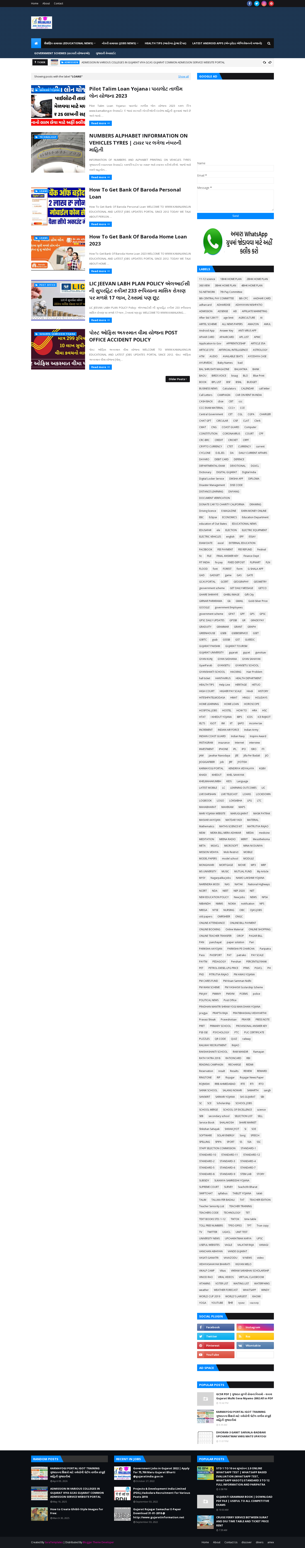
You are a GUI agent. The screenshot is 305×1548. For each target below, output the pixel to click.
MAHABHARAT (207, 807)
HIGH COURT (207, 691)
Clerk (257, 420)
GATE (250, 575)
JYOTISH (242, 762)
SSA (249, 1142)
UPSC (260, 1238)
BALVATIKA (240, 369)
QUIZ (234, 1039)
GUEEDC (250, 639)
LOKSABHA (235, 800)
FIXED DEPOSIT (236, 562)
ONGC (239, 916)
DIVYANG (233, 491)
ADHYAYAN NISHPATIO (248, 305)
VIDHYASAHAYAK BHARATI (214, 1264)
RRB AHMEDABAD (225, 1084)
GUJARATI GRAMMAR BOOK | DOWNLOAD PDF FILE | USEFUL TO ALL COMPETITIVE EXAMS (244, 1501)
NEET (225, 890)
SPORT (230, 1142)
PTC (236, 1032)
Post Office (230, 1000)
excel (221, 543)
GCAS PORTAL (207, 581)
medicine (264, 833)
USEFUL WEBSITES (209, 1245)
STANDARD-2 (207, 1161)
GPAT (231, 614)
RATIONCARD (233, 1058)
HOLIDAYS (261, 697)
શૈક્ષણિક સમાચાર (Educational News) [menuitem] (68, 43)
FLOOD (203, 569)
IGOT (213, 723)
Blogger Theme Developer (98, 1542)
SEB (201, 1116)
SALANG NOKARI (232, 1090)
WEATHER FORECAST (226, 1290)
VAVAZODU (230, 1258)
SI (245, 1129)
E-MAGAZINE (228, 511)
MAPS (242, 807)
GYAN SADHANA (227, 659)
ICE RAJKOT (264, 717)
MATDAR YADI (234, 820)
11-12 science (207, 279)
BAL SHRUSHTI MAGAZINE (214, 369)
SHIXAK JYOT (232, 1129)
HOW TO (242, 710)
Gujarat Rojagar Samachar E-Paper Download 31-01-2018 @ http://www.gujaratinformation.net (158, 1513)
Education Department (255, 517)
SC (200, 1103)
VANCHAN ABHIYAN (211, 1251)
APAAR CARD (206, 337)
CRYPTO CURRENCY (210, 446)
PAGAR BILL (255, 936)
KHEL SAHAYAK (235, 775)
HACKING (235, 672)
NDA (214, 890)
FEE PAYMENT (225, 549)
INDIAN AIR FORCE (228, 730)
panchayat (215, 942)
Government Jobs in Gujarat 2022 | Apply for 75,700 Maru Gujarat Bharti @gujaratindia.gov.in (161, 1472)
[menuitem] (36, 43)
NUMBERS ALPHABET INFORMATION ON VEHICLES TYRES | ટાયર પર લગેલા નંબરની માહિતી (138, 142)
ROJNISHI (204, 1084)
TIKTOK (235, 1219)
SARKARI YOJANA (225, 1097)
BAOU (202, 375)
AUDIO (214, 356)
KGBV (262, 768)
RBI (248, 1058)
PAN (201, 942)
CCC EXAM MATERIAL (211, 408)
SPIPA (218, 1142)
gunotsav (260, 652)
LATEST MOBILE (208, 787)
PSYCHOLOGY (221, 1032)
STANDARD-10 (207, 1154)
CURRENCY (244, 446)
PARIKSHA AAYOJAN (210, 948)
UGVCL (226, 1232)
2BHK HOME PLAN (257, 279)
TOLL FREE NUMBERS (211, 1225)
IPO (244, 749)
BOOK (202, 382)
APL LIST (244, 337)
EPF (242, 536)
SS (241, 1142)
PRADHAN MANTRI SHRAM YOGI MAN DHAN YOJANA (229, 1006)
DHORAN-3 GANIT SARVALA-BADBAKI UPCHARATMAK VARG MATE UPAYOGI (241, 1434)
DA (232, 453)
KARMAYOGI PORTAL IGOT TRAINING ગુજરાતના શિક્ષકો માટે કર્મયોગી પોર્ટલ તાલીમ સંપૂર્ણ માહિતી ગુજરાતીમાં (243, 1416)
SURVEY (228, 1187)
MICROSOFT (231, 845)
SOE (253, 1129)
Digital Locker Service (211, 478)
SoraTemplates (54, 1542)
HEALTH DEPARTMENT (248, 678)
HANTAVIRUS (223, 678)
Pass (202, 955)
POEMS (244, 994)
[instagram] (264, 3)
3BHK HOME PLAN (225, 285)
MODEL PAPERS (208, 858)
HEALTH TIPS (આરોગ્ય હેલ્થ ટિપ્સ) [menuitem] (165, 43)
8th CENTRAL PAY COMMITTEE (216, 298)
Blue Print (258, 375)
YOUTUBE (217, 1303)
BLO (245, 375)
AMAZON (253, 324)
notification (247, 903)
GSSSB (226, 639)
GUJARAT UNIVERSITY (211, 652)
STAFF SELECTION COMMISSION (217, 1148)
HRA (254, 710)
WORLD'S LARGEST (236, 1296)
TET (248, 1212)
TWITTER (212, 1232)
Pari (251, 942)
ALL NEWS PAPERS (232, 324)
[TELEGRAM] (255, 1354)
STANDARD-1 (248, 1148)
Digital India (249, 472)
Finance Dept (251, 556)
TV (200, 1232)
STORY (260, 1174)
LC (223, 787)
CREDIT (219, 440)
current (260, 446)
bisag (234, 375)
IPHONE (223, 749)
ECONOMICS (229, 517)
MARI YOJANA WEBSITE (212, 813)
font (215, 569)
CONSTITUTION (208, 433)
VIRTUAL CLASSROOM (251, 1277)
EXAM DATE (205, 543)
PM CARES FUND (208, 981)
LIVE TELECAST (229, 794)
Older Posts (177, 379)
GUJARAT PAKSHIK (209, 646)
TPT (249, 1225)
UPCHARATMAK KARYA (238, 1238)
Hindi (250, 691)
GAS (239, 575)
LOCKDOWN (263, 794)
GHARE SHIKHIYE (208, 594)
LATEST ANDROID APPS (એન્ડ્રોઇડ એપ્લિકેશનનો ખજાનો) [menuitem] (227, 43)
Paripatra (265, 948)
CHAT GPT (205, 420)
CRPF (246, 440)
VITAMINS (204, 1283)
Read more (98, 123)
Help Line (224, 684)
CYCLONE (204, 453)
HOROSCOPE (251, 704)
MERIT (244, 839)
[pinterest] (271, 3)
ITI (263, 749)
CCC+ (231, 408)
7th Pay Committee (231, 292)
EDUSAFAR (205, 530)
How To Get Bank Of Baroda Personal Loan (135, 193)
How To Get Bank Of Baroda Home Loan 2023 (138, 240)
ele (218, 530)
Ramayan (258, 1051)
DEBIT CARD (222, 459)
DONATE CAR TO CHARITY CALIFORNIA (221, 504)
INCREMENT (206, 730)
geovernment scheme (212, 588)
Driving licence (207, 511)
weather (204, 1290)
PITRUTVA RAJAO (219, 974)
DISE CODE (236, 485)
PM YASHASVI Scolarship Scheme (244, 987)
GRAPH (252, 627)
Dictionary (205, 472)
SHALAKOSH (227, 1122)
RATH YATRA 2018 (209, 1058)
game (228, 575)
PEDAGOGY (219, 961)
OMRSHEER (223, 916)
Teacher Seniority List (211, 1206)
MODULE (248, 858)
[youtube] (215, 1354)
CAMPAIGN (223, 395)
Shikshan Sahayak (209, 1129)
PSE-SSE (203, 1032)
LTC (259, 800)
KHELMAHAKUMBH (210, 781)
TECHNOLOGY (232, 1212)
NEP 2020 (239, 890)
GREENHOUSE (207, 633)
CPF (261, 433)
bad (240, 363)
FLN (268, 562)
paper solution (235, 942)
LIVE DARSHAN (207, 794)
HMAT (233, 697)
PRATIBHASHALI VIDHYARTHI (249, 1013)
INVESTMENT (206, 749)
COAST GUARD (230, 427)
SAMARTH (253, 1090)
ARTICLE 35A (258, 343)
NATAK (239, 884)
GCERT (224, 581)
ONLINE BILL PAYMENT (243, 923)
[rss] (255, 1336)
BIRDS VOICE (219, 375)
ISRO (253, 749)
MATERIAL (253, 820)
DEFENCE (239, 459)
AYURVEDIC (205, 363)
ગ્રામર (241, 1303)
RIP (218, 1077)
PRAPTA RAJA (220, 1013)
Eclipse (213, 517)
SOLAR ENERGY (225, 1135)
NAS (227, 884)
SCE (209, 1103)
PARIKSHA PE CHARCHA (241, 948)
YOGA (202, 1303)
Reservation (206, 1071)
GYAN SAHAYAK (251, 659)
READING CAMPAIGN (211, 1064)
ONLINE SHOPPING (260, 929)
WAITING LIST (241, 1283)
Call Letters (205, 395)
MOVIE (242, 865)
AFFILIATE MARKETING (254, 311)
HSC (264, 710)
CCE (242, 408)
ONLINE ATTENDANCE (212, 923)
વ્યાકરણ (254, 1303)
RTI (252, 1084)
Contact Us (230, 1542)
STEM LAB (245, 1174)
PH (269, 968)
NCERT (203, 890)
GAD (202, 575)
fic (200, 556)
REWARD (262, 1071)
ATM (201, 356)
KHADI (203, 775)
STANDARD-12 (251, 1154)
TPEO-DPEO (235, 1225)
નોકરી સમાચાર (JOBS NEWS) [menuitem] (119, 43)
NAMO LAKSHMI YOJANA (250, 878)
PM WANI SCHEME (209, 987)
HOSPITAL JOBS (208, 710)
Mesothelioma (261, 839)
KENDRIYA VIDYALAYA (241, 768)
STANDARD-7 (248, 1167)
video (260, 1258)
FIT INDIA (204, 562)
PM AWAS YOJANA (244, 974)
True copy (262, 1225)
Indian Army (251, 730)
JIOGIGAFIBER (207, 762)
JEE (236, 755)
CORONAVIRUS (231, 433)
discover (247, 1542)
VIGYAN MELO (243, 1264)
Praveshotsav (229, 1019)
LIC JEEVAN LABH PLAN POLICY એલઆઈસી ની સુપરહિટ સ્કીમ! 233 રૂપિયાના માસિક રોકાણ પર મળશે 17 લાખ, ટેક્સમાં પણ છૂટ (139, 290)
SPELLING (204, 1142)
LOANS (247, 794)
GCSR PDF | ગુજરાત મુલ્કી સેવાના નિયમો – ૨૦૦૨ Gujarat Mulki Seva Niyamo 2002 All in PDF (244, 1396)
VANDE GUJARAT (237, 1251)
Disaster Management (212, 485)
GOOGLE (204, 607)
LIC (263, 787)
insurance (224, 742)
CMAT (202, 427)
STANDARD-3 (227, 1161)
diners (259, 1542)
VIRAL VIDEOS (226, 1277)
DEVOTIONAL (238, 466)
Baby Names (225, 363)
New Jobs (239, 897)
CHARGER (265, 414)
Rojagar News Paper (252, 1077)
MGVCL (215, 845)
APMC (257, 337)
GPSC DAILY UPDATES (211, 620)
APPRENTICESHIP (236, 343)
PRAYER (246, 1019)
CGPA (251, 414)
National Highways (259, 884)
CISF (235, 420)
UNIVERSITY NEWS (209, 1238)
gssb (215, 639)
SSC (259, 1142)
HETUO (256, 684)
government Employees (229, 607)
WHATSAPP (249, 1290)
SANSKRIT (204, 1097)
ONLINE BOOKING (209, 929)
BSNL (239, 382)
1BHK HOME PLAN (231, 279)
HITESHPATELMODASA (212, 697)
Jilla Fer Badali (252, 755)
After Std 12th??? (208, 317)
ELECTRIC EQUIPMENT (254, 530)
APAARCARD (227, 337)
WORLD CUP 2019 (209, 1296)
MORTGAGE (226, 865)
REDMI (249, 1064)
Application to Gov (210, 343)
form (240, 569)
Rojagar (230, 1077)
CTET (230, 446)
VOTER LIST (221, 1283)
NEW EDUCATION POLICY (214, 897)
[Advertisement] (235, 113)
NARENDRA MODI (209, 884)
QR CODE (220, 1039)
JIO (266, 755)
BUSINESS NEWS (208, 388)
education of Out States (213, 523)
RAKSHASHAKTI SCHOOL (213, 1051)
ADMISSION (205, 311)
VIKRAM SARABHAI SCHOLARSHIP (250, 1270)
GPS (252, 614)
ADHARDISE (223, 305)
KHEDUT (217, 775)
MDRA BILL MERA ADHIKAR (225, 833)
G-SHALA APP (255, 569)
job (222, 762)
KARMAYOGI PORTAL (211, 768)
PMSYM (230, 994)
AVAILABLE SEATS (233, 356)
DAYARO (204, 459)
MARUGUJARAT (239, 813)
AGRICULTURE (247, 317)
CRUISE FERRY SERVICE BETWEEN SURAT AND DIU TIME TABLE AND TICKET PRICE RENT (242, 1521)
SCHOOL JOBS (243, 1103)
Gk (229, 601)
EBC (201, 517)
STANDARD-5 (207, 1167)
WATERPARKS (262, 1283)
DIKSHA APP (236, 478)
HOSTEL (226, 710)
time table (250, 1219)
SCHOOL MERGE (208, 1109)
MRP (263, 865)
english (230, 536)
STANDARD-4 (248, 1161)
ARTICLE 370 (206, 350)
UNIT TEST (242, 1232)
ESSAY (252, 536)
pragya (203, 1013)
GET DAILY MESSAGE (241, 588)
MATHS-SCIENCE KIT (230, 826)
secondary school (219, 1116)
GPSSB (233, 620)
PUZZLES (204, 1039)
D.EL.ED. (220, 453)
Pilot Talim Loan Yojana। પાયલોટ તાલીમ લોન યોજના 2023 (136, 92)
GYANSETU (223, 665)
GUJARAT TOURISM (236, 646)
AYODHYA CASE (257, 356)
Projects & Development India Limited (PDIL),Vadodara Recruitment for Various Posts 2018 (161, 1493)
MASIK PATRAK (261, 813)
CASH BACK (206, 401)
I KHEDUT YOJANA (221, 717)
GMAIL (239, 601)
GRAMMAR (223, 627)
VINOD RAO (206, 1277)
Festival (261, 549)
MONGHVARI (206, 865)
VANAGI (263, 1245)
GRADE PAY (257, 620)
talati (259, 1193)
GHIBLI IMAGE (231, 594)
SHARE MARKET (247, 1122)
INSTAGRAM (206, 742)
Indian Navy (238, 736)
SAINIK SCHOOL (208, 1090)
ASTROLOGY (260, 350)
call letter (264, 388)
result (221, 1071)
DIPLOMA (253, 478)
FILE (209, 556)
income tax (255, 723)
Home (34, 3)
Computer (250, 427)
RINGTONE (205, 1077)
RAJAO (235, 1045)
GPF (242, 614)
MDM (202, 833)
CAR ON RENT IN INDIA (248, 395)
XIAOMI (256, 1296)
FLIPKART (255, 562)
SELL (260, 1116)
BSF (228, 382)
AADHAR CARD (262, 298)
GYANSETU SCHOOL (247, 665)
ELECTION (231, 530)
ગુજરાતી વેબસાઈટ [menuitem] (106, 53)
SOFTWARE (205, 1135)
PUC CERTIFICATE (254, 1032)
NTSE (215, 910)
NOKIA (232, 903)
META (202, 845)
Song (242, 1135)
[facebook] (249, 3)
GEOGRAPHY (241, 581)
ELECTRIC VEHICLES (210, 536)
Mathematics (206, 826)
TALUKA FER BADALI (223, 1200)
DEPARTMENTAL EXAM (212, 466)
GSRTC (203, 639)
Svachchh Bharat (247, 1187)
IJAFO (241, 723)
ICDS (250, 717)
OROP (240, 936)
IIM (223, 723)
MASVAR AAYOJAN (209, 820)
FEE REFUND (245, 549)
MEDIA (250, 833)
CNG (214, 427)
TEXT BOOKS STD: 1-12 (212, 1219)
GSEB (223, 633)
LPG (249, 800)
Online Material (234, 929)
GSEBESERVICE (240, 633)
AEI (235, 311)
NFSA (265, 897)
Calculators (229, 388)
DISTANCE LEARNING (211, 491)
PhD (201, 974)
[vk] (255, 1345)
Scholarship (223, 1103)
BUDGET (252, 382)
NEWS (253, 897)
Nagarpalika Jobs (221, 878)
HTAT (202, 717)
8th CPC (243, 298)
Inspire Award (258, 736)
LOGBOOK (205, 800)
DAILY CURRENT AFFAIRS (253, 453)
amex (270, 1542)
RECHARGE (234, 1064)
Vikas (223, 1270)
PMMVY (216, 994)
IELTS (202, 723)
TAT (242, 1200)
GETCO (262, 588)
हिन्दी (230, 1303)
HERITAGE (241, 684)
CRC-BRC (204, 440)
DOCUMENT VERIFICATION (214, 498)
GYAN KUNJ (205, 659)
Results (234, 1071)
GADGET (215, 575)
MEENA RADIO (227, 839)
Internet (239, 742)
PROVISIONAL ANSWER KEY (251, 1026)
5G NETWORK (207, 292)
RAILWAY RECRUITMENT (213, 1045)
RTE (243, 1084)
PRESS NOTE (263, 1019)
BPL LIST (216, 382)
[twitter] (256, 3)
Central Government (211, 414)
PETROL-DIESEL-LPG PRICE (223, 968)
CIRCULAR (222, 420)
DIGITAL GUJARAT (226, 472)
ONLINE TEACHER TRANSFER (215, 936)
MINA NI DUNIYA (253, 845)
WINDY (265, 1290)
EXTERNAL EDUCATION (242, 543)
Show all (183, 76)
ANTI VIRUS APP (247, 330)
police (256, 994)
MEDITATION (206, 839)
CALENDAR (247, 388)
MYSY (202, 878)
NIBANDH (205, 903)
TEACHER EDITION (260, 1200)
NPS (262, 903)
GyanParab (205, 665)
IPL (235, 749)
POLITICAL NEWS (208, 1000)
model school (230, 858)
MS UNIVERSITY (207, 871)
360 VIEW (204, 285)
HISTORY (263, 691)
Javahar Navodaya (219, 755)
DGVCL (255, 466)
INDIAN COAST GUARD (212, 736)
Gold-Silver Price (258, 601)
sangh (267, 1090)
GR (243, 620)
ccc (240, 401)
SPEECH (255, 1135)
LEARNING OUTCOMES (243, 787)
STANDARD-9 (227, 1174)
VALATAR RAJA (245, 1245)
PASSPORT (216, 955)
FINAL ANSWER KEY (227, 556)
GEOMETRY (260, 581)
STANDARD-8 (207, 1174)
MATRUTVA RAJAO (257, 826)
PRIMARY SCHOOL (220, 1026)
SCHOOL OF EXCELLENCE (237, 1109)
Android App (207, 330)
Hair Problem (254, 672)
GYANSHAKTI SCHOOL (212, 672)
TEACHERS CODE (208, 1212)
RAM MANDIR (240, 1051)
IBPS (239, 717)
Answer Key (226, 330)
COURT (249, 433)
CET (230, 414)
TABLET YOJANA (242, 1193)
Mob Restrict (231, 852)
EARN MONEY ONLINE (253, 511)
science (261, 1109)
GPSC (263, 614)
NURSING (228, 910)
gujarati (233, 652)
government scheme (211, 614)
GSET (256, 633)
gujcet (246, 652)
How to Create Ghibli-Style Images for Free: (97, 62)
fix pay (219, 562)
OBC (242, 910)
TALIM (202, 1200)
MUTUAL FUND (243, 871)
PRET (202, 1026)
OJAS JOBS (256, 910)
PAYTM (203, 961)
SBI (262, 1097)
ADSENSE (223, 311)
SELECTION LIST (244, 1116)
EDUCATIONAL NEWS (244, 523)
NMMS (219, 903)
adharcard (205, 305)
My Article (262, 871)
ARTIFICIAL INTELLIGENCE (233, 350)
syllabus (222, 1193)
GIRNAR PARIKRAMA (210, 601)
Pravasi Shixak (207, 1019)
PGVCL (258, 968)
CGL (240, 414)
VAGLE (228, 1245)
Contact (58, 3)
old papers (205, 916)
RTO (261, 1084)
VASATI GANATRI (208, 1258)
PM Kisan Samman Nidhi (237, 981)
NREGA (203, 910)
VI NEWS (247, 1258)
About (46, 3)
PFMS (246, 968)
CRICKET (233, 440)
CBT (231, 401)
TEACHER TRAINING (240, 1206)
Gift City (249, 594)
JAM (201, 755)
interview (254, 742)
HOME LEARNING (209, 704)
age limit (228, 317)
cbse (220, 401)
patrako (241, 955)
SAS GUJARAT (247, 1097)
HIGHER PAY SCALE (231, 691)
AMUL (267, 324)
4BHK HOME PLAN (251, 285)
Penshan (236, 961)
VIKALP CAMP (207, 1270)
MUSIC (225, 871)
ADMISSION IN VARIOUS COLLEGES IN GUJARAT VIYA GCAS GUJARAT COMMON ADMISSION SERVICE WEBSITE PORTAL (77, 1493)
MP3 (253, 865)
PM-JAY (203, 994)
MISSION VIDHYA (208, 852)
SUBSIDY (204, 1180)
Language (242, 781)
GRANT (238, 627)
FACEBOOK (205, 549)
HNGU (246, 697)
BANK (256, 369)
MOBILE (248, 852)
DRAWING (255, 504)
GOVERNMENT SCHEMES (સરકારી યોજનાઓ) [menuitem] (62, 53)
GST (237, 639)
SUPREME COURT (209, 1187)
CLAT (246, 420)
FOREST (227, 569)
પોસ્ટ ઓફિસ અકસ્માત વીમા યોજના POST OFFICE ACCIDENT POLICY (133, 336)
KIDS (229, 781)
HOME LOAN (231, 704)
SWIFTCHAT (206, 1193)
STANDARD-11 (229, 1154)
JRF (230, 762)
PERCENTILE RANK (256, 961)
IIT (231, 723)
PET (201, 968)
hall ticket (204, 678)
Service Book (206, 1122)
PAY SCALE (257, 955)
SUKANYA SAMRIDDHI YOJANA (231, 1180)
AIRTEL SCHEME (208, 324)
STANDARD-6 (227, 1167)
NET (252, 890)
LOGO (220, 800)
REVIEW (248, 1071)
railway (246, 1039)
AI (261, 317)
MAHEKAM (227, 807)
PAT (229, 955)
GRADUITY (205, 627)
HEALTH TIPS (206, 684)
